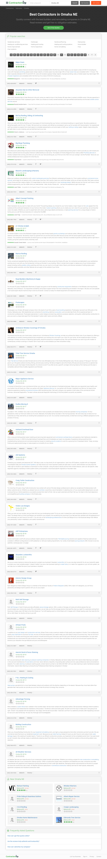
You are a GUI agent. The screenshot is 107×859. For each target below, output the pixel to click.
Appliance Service (49, 388)
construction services (34, 632)
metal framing (57, 734)
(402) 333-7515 (11, 192)
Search (74, 3)
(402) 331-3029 (11, 423)
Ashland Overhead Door (24, 430)
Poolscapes (20, 302)
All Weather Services (23, 752)
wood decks (29, 662)
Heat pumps (81, 42)
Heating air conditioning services (18, 44)
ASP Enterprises (22, 531)
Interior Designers (59, 586)
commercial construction (59, 765)
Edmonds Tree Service (72, 818)
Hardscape (34, 42)
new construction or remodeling (89, 759)
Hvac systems (12, 49)
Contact (99, 856)
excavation (58, 312)
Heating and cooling (37, 44)
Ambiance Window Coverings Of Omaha (30, 328)
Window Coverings (54, 335)
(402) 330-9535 (11, 773)
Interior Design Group (23, 578)
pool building (61, 310)
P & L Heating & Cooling (24, 678)
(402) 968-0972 (11, 745)
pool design (21, 632)
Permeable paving (63, 539)
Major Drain (20, 62)
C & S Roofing (22, 807)
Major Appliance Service (25, 379)
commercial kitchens (32, 390)
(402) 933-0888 (11, 321)
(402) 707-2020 (11, 525)
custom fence (21, 706)
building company (24, 494)
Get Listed (96, 3)
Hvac (79, 47)
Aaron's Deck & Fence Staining (27, 652)
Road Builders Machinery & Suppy (28, 279)
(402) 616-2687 (11, 397)
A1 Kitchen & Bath (22, 226)
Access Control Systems (29, 464)
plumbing (22, 72)
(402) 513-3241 (11, 247)
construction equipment (64, 286)
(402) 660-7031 (11, 272)
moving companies (81, 412)
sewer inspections (14, 76)
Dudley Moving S (22, 404)
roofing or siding (73, 127)
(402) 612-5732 (11, 718)
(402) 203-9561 (11, 671)
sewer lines (73, 72)
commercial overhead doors (64, 437)
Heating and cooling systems (63, 44)
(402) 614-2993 (11, 109)
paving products (80, 541)
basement (36, 734)
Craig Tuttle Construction (25, 480)
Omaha (26, 8)
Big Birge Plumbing (23, 143)
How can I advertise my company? (19, 847)
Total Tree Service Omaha (25, 353)
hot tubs (30, 634)
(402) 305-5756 (11, 692)
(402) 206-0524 (11, 618)
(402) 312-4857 (11, 646)
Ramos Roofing (21, 254)
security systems (56, 441)
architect (42, 490)
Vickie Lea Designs (23, 506)
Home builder (82, 44)
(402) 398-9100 (11, 593)
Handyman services (14, 42)
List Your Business (75, 856)
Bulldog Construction (23, 724)
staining (22, 664)
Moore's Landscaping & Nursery (27, 171)
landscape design (66, 182)
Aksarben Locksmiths (24, 555)
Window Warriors (70, 786)
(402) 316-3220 (11, 372)
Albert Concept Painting (24, 198)
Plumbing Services (89, 153)
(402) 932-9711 (11, 347)
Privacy (92, 856)
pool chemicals (16, 634)
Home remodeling (60, 47)
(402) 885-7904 (11, 219)
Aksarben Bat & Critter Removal (27, 90)
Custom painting (51, 208)
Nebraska (19, 8)
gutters (24, 265)
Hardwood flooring (60, 42)
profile (29, 83)
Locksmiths (60, 562)
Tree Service (14, 361)
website (21, 83)
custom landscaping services (40, 178)
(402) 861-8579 (11, 548)
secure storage (44, 607)
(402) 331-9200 (11, 296)
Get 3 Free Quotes (54, 28)
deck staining (26, 660)
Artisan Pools (21, 625)
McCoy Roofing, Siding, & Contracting (29, 116)
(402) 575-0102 (11, 164)
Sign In (85, 856)
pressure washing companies (40, 660)
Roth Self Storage (22, 600)
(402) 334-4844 (11, 474)
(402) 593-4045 (11, 448)
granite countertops (59, 233)
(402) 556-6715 (11, 571)
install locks (64, 564)
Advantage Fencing (23, 699)
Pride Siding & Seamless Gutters (29, 796)
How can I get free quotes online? (19, 836)
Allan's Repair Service (71, 796)
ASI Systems (20, 455)
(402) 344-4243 (11, 499)
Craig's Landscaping (71, 807)
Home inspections (36, 47)
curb (87, 206)
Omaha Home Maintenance (27, 818)
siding (28, 265)
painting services (73, 210)
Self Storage (14, 607)
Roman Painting (23, 786)
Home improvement (14, 47)
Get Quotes (85, 3)
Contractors (10, 8)
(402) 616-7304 (11, 137)
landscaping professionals (53, 517)
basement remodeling (42, 732)
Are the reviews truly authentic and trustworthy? (23, 841)
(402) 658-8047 (11, 83)
